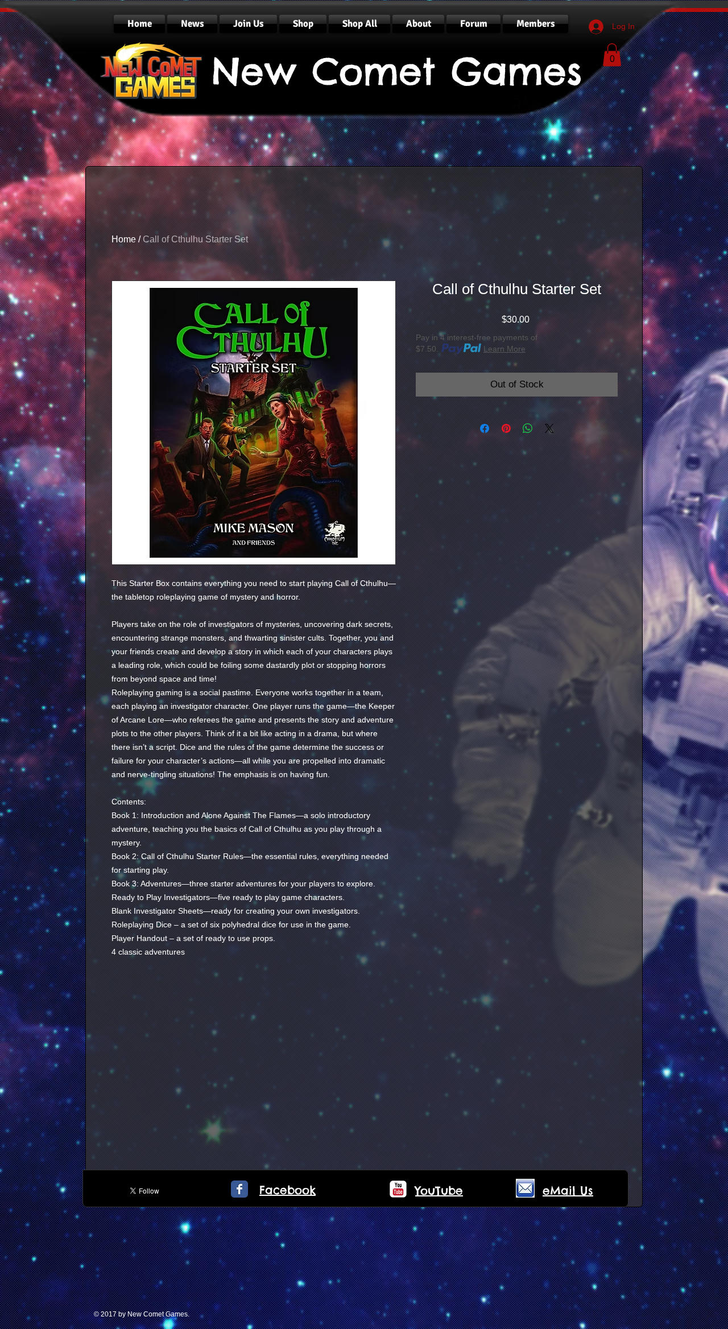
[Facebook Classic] (239, 1189)
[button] (612, 55)
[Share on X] (549, 428)
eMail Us (568, 1190)
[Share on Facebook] (484, 428)
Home (123, 239)
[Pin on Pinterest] (506, 428)
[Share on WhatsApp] (528, 428)
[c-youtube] (398, 1189)
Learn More (504, 348)
